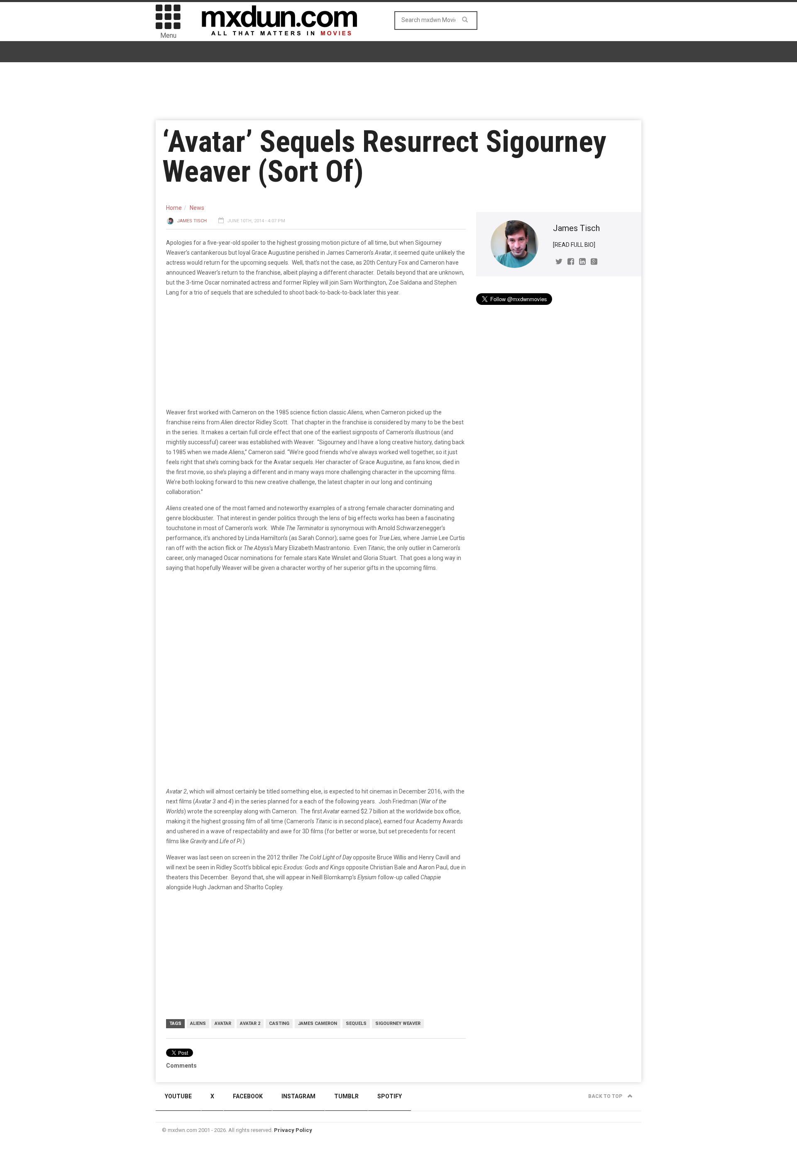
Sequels (356, 1023)
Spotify (389, 1096)
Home (174, 207)
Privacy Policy (293, 1130)
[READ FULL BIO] (574, 244)
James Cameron (317, 1023)
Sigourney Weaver (398, 1023)
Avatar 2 (250, 1023)
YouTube (178, 1096)
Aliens (198, 1023)
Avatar (223, 1023)
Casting (279, 1023)
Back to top (605, 1096)
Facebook (248, 1096)
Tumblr (346, 1096)
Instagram (298, 1096)
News (197, 207)
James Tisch (192, 221)
